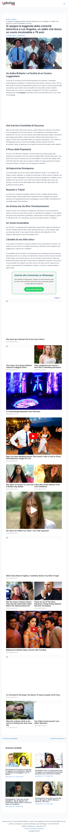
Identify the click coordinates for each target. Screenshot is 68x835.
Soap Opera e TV (10, 799)
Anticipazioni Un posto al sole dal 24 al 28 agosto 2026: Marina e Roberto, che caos (48, 822)
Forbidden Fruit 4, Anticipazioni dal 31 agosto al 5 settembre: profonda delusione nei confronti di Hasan (48, 794)
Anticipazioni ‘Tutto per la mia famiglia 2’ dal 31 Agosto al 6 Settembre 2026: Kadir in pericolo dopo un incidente (18, 824)
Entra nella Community (34, 312)
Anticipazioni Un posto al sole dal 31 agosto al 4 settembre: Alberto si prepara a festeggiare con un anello (18, 794)
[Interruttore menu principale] (64, 4)
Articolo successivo (58, 761)
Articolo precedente (10, 761)
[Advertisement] (34, 133)
